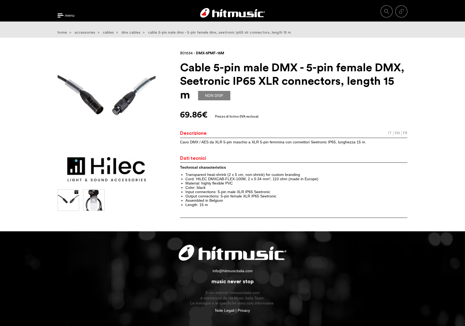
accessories (85, 32)
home (62, 32)
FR (405, 133)
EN (397, 133)
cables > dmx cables (121, 32)
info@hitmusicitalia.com (233, 271)
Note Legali (224, 310)
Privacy (244, 310)
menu (70, 15)
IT (390, 133)
